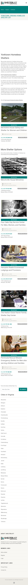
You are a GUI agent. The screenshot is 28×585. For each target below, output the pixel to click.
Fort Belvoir (3, 439)
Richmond (3, 491)
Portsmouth (4, 485)
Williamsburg (4, 512)
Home (2, 9)
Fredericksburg (4, 442)
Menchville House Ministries (12, 180)
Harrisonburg (4, 457)
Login (2, 558)
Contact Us (3, 570)
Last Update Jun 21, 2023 (22, 278)
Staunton (3, 497)
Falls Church (4, 433)
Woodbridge (4, 518)
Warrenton (3, 506)
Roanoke (3, 494)
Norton (2, 482)
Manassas (3, 472)
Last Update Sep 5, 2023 (23, 137)
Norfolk (2, 479)
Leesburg (3, 466)
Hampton (3, 454)
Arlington (3, 402)
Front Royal (3, 445)
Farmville (3, 436)
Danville (3, 421)
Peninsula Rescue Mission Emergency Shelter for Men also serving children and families (14, 360)
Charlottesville (4, 415)
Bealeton (3, 408)
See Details (14, 125)
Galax (2, 448)
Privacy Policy (4, 567)
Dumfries (3, 427)
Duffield (2, 424)
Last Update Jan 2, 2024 (22, 233)
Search (23, 389)
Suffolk (2, 500)
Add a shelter (4, 552)
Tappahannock (4, 503)
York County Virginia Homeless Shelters (13, 100)
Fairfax (2, 430)
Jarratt (2, 460)
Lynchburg (3, 469)
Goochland (3, 451)
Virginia (7, 9)
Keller (2, 463)
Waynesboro (4, 509)
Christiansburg (4, 418)
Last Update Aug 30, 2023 (22, 188)
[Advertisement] (14, 35)
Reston (2, 488)
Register (3, 555)
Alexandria (3, 399)
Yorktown (13, 9)
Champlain (3, 412)
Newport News (4, 475)
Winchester (3, 515)
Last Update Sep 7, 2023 (23, 371)
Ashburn (3, 405)
